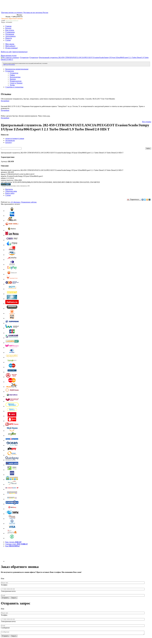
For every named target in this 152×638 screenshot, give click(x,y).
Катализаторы (15, 77)
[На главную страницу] (10, 57)
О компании (10, 32)
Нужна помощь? (11, 48)
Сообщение (5, 628)
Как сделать (13, 542)
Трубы (12, 85)
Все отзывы (146, 122)
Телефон (4, 585)
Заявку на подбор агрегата (9, 64)
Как (12, 546)
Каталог (8, 28)
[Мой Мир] (149, 199)
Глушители (24, 57)
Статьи (8, 40)
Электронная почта (8, 591)
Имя (2, 578)
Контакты (9, 189)
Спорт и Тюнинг (16, 83)
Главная (8, 26)
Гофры (12, 75)
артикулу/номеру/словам (14, 138)
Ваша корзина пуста (8, 55)
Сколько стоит (16, 544)
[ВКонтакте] (142, 199)
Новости (8, 38)
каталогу (8, 142)
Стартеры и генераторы (14, 87)
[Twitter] (145, 199)
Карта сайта (9, 193)
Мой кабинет (10, 46)
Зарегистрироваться (19, 52)
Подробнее (5, 101)
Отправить (5, 598)
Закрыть (14, 598)
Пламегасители (15, 81)
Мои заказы (9, 44)
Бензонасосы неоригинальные (16, 69)
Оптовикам (9, 34)
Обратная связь (11, 191)
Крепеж (13, 79)
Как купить (9, 30)
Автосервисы (10, 36)
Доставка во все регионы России (35, 12)
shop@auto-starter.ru (12, 20)
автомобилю (10, 140)
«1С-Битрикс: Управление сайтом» (23, 202)
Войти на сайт (6, 52)
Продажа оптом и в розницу (12, 12)
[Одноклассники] (147, 199)
